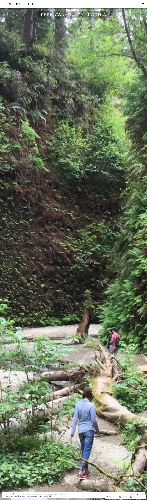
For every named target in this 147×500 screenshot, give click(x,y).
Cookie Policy (47, 496)
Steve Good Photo (18, 4)
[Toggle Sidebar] (143, 4)
